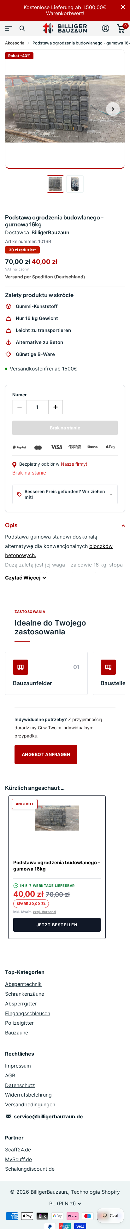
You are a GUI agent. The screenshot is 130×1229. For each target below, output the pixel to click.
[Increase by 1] (56, 407)
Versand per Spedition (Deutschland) (45, 276)
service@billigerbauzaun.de (48, 1116)
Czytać (22, 577)
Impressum (18, 1066)
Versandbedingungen (30, 1104)
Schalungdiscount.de (30, 1169)
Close (123, 7)
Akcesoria (14, 42)
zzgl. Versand (44, 912)
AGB (10, 1075)
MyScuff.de (18, 1159)
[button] (113, 109)
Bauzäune (16, 1032)
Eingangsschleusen (27, 1013)
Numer (19, 394)
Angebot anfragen (46, 754)
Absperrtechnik (23, 984)
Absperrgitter (21, 1003)
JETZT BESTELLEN (57, 924)
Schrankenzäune (24, 994)
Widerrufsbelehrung (28, 1095)
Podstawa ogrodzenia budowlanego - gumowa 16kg (56, 865)
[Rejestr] (105, 28)
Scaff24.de (18, 1149)
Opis (11, 525)
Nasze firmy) (74, 464)
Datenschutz (20, 1085)
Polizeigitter (19, 1023)
